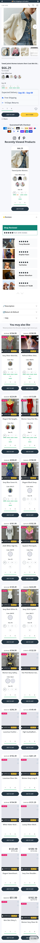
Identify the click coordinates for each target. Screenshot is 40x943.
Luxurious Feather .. (10, 732)
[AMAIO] (5, 5)
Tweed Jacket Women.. (20, 170)
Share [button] (5, 119)
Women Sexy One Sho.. (29, 419)
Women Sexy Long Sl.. (30, 778)
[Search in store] (33, 5)
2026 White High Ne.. (10, 546)
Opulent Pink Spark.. (29, 546)
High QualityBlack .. (30, 732)
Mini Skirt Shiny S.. (10, 917)
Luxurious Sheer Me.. (10, 778)
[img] (8, 233)
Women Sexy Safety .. (10, 673)
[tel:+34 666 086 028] (29, 5)
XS (8, 435)
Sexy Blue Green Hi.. (10, 482)
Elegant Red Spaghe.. (10, 419)
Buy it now (29, 115)
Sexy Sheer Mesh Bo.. (10, 355)
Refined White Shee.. (29, 355)
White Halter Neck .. (10, 824)
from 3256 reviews (20, 233)
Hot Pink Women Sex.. (30, 673)
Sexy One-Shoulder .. (29, 871)
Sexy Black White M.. (10, 609)
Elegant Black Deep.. (29, 482)
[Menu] (37, 5)
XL (18, 86)
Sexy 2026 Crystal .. (30, 609)
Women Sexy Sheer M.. (29, 917)
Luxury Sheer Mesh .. (29, 824)
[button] (35, 26)
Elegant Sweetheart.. (10, 871)
